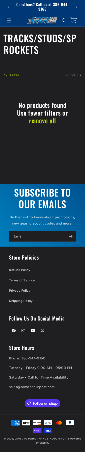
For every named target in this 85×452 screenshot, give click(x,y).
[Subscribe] (71, 236)
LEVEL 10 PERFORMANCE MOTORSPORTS (42, 438)
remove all (42, 120)
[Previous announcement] (8, 7)
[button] (9, 20)
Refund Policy (20, 270)
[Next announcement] (77, 7)
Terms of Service (22, 280)
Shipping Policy (21, 301)
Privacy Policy (20, 291)
